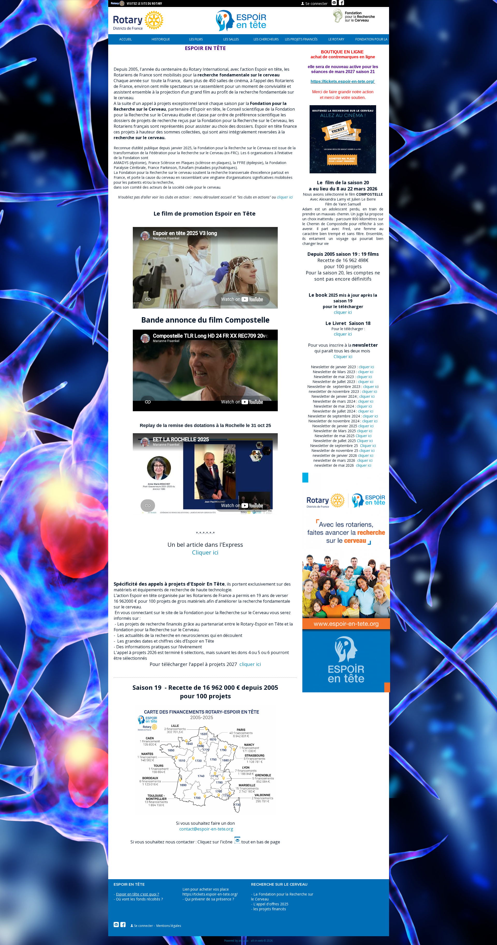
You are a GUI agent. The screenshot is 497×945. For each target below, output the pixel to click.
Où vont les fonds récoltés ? (139, 899)
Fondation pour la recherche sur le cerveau (371, 41)
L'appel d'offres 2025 (270, 903)
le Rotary (336, 39)
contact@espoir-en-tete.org (206, 829)
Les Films (196, 39)
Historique (161, 39)
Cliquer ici (343, 356)
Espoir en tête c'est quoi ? (137, 894)
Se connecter (315, 3)
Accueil (125, 39)
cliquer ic (370, 386)
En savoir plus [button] (277, 935)
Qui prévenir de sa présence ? (209, 899)
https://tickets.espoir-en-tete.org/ (210, 894)
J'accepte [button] (467, 936)
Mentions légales (168, 925)
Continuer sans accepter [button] (419, 936)
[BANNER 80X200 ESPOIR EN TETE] (346, 690)
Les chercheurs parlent (266, 41)
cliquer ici (284, 197)
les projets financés (301, 39)
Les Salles (231, 39)
